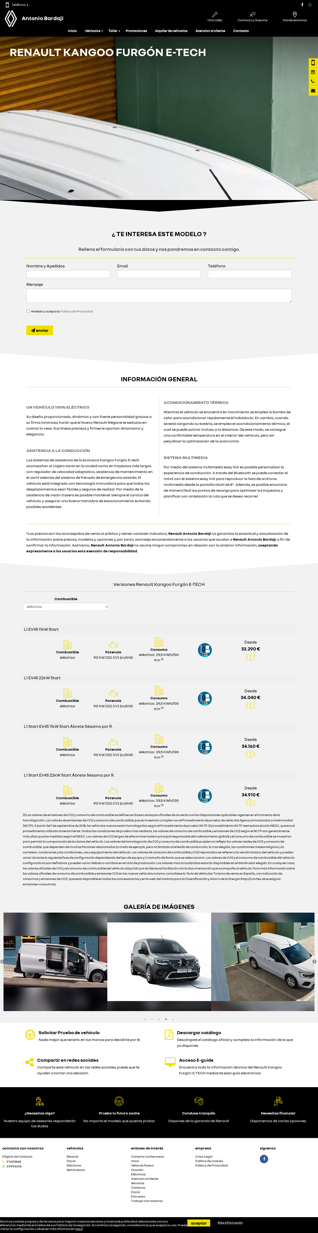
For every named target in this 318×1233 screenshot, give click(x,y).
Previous (2, 962)
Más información (230, 1222)
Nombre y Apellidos (45, 265)
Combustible (65, 598)
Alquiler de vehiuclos (171, 31)
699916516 (14, 1166)
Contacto (241, 31)
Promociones (136, 31)
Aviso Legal (203, 1156)
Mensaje (34, 284)
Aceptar (199, 1223)
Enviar (41, 330)
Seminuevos (76, 1170)
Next (314, 962)
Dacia (71, 1161)
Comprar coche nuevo (147, 1156)
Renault (72, 1156)
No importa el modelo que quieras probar (119, 1120)
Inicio (72, 31)
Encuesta (138, 1196)
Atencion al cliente (210, 31)
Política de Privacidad (76, 311)
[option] (55, 962)
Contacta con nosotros (23, 1148)
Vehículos (92, 31)
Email (122, 265)
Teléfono (19, 5)
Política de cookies (209, 1161)
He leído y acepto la (62, 311)
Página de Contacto (17, 1156)
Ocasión (137, 1170)
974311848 (14, 1161)
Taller (113, 31)
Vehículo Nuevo (142, 1165)
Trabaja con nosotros (147, 1201)
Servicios (137, 1183)
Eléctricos (74, 1165)
